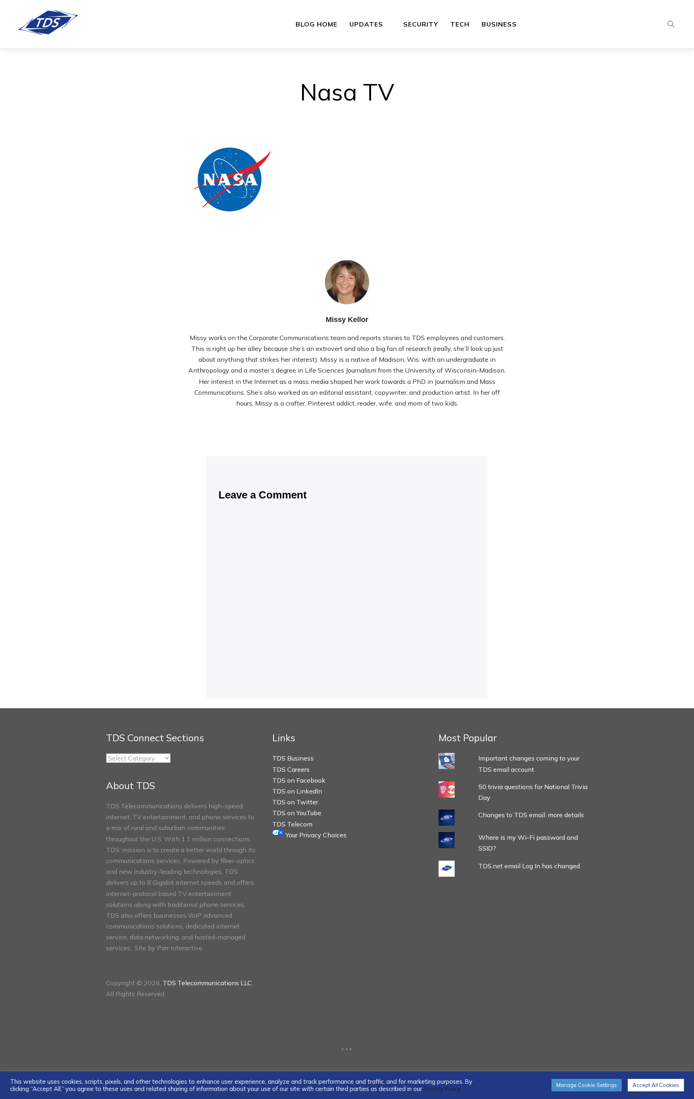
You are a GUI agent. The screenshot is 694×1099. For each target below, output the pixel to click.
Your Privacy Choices (315, 835)
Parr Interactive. (180, 948)
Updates (366, 24)
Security (420, 24)
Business (499, 24)
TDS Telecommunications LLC (207, 983)
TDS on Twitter (295, 802)
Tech (459, 24)
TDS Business (293, 758)
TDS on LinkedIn (297, 791)
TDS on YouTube (296, 813)
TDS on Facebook (298, 780)
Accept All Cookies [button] (656, 1085)
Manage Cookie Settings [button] (586, 1085)
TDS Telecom (292, 824)
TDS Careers (291, 769)
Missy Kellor (347, 320)
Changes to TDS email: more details (531, 815)
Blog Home (316, 24)
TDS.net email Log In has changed (529, 866)
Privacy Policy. (442, 1089)
